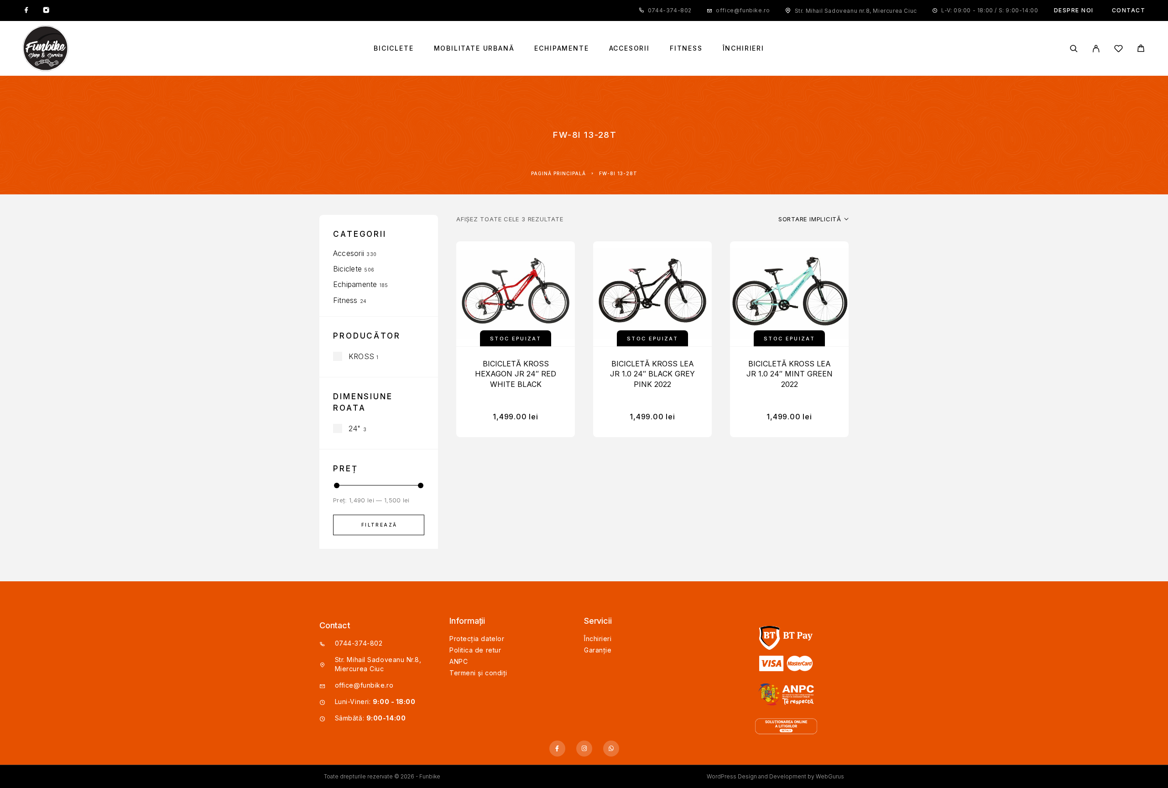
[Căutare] (1074, 48)
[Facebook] (26, 10)
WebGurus (830, 776)
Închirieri (743, 48)
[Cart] (1141, 49)
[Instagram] (46, 10)
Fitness (686, 48)
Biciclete (393, 48)
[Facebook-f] (557, 749)
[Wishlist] (1118, 50)
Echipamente (561, 48)
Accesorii (629, 48)
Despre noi (1074, 10)
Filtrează (379, 524)
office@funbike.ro (743, 10)
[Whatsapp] (611, 749)
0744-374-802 (670, 10)
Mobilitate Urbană (474, 48)
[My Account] (1096, 48)
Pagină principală (558, 173)
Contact (1129, 10)
